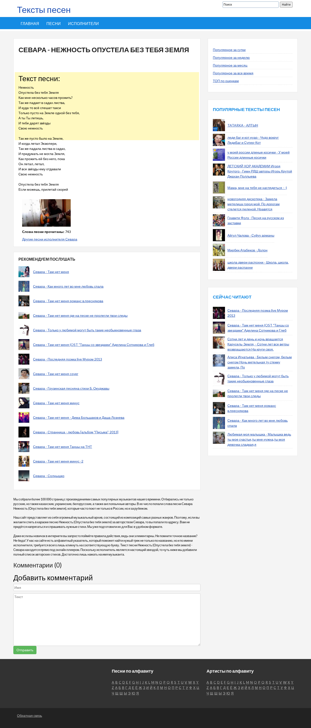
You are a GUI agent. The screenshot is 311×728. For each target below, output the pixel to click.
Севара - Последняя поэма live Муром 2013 (67, 359)
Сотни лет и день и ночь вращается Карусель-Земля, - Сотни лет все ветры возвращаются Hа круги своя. (258, 344)
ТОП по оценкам (226, 81)
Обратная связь (29, 715)
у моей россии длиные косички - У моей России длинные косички (258, 154)
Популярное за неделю (231, 57)
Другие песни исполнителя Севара (49, 239)
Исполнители (83, 23)
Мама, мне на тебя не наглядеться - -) (257, 188)
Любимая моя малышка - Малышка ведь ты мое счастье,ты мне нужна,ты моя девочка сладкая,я (259, 439)
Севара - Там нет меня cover (55, 374)
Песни (53, 23)
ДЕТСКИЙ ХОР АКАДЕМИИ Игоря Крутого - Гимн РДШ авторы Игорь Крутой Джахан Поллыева (259, 171)
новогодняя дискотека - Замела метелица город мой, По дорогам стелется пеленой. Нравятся (253, 204)
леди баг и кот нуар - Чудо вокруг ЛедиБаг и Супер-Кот (253, 140)
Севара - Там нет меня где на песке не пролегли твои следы (80, 315)
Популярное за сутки (229, 50)
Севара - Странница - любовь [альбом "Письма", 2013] (75, 432)
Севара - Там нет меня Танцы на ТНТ (62, 447)
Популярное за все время (233, 73)
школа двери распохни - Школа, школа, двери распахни (258, 264)
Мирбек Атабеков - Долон (247, 250)
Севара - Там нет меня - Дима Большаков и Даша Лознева (78, 417)
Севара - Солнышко (48, 476)
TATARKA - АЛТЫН (242, 125)
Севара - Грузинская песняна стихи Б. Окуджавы (71, 388)
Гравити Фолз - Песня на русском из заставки (255, 220)
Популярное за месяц (230, 65)
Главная (30, 23)
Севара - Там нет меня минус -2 (58, 461)
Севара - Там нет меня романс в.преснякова (68, 301)
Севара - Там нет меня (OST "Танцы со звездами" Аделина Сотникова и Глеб (93, 345)
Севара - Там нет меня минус (56, 403)
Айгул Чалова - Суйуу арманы (250, 235)
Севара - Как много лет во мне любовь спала (68, 286)
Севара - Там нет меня (51, 272)
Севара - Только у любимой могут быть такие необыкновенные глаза (87, 330)
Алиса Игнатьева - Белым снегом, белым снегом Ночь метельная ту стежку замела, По (259, 362)
